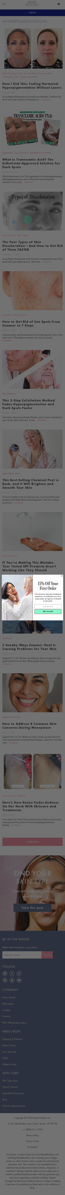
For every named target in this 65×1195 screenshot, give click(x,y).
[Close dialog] (62, 576)
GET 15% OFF (48, 612)
